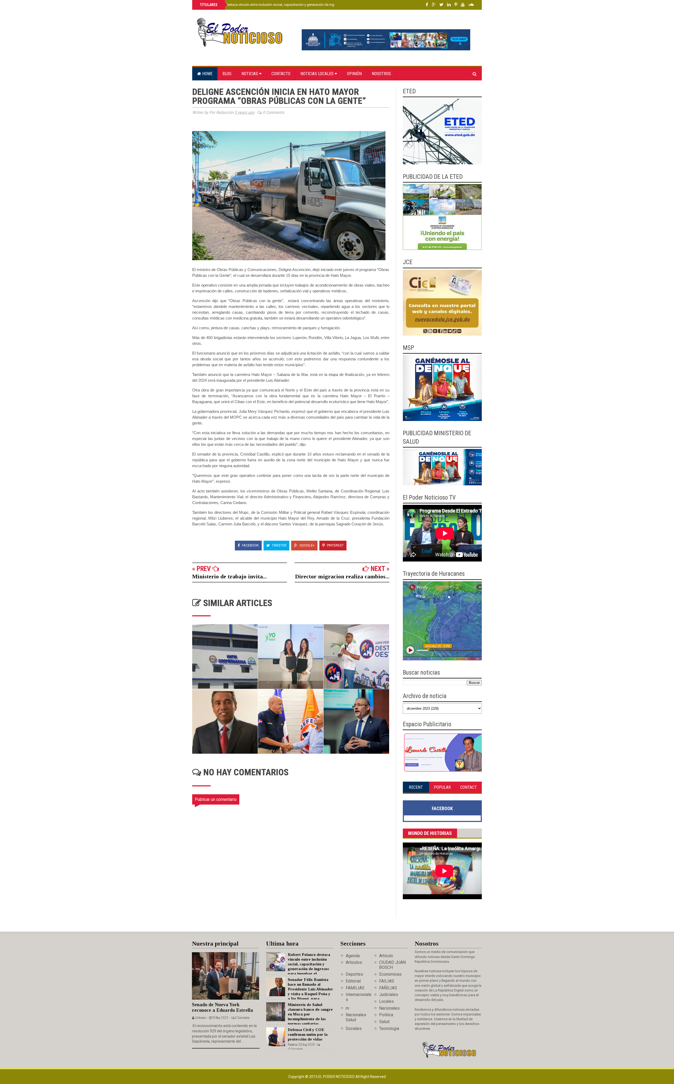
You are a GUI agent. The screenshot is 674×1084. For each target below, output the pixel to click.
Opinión (354, 73)
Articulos (354, 962)
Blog (226, 73)
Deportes (354, 974)
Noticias (250, 73)
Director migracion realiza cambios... (342, 576)
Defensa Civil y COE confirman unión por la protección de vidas (308, 1034)
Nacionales (389, 1008)
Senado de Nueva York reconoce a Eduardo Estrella (222, 1007)
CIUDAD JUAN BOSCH (392, 965)
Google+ (307, 545)
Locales (386, 1001)
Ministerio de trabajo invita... (229, 576)
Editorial (353, 981)
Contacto (280, 73)
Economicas (390, 974)
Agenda (353, 955)
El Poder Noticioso (336, 1077)
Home (206, 73)
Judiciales (388, 994)
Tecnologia (389, 1028)
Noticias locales (317, 73)
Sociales (354, 1028)
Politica (386, 1014)
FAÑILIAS (388, 987)
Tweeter (278, 545)
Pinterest (335, 545)
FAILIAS (386, 981)
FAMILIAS (355, 987)
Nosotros (381, 73)
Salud (384, 1021)
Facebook (250, 545)
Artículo (386, 955)
